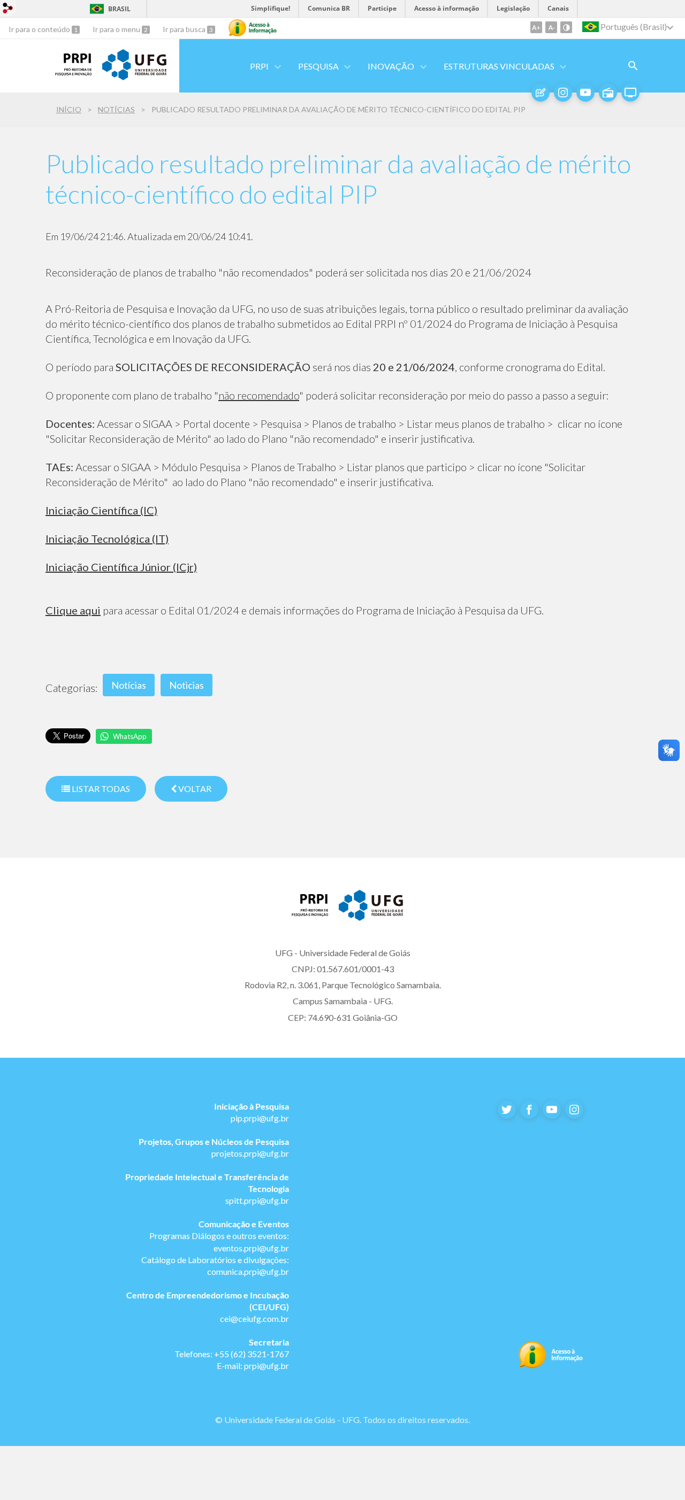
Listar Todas (100, 788)
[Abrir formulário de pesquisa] (633, 65)
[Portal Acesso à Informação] (551, 1365)
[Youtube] (585, 92)
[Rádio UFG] (608, 92)
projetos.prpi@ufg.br (250, 1153)
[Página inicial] (305, 913)
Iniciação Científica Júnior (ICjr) (121, 566)
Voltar (194, 788)
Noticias (186, 685)
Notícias (116, 109)
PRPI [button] (259, 66)
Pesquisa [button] (318, 66)
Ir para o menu (117, 29)
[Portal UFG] (134, 76)
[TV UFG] (630, 92)
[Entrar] (8, 9)
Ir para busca (185, 29)
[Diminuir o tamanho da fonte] (551, 27)
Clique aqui (73, 610)
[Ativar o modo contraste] (566, 27)
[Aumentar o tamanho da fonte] (536, 27)
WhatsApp (130, 736)
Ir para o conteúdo (40, 29)
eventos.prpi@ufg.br (251, 1248)
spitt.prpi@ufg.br (257, 1200)
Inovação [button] (391, 66)
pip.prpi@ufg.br (260, 1118)
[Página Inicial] (68, 72)
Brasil (119, 8)
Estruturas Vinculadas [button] (499, 66)
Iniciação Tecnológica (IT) (107, 538)
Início (68, 109)
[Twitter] (507, 1110)
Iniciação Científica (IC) (101, 510)
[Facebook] (529, 1110)
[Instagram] (563, 92)
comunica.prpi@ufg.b (246, 1271)
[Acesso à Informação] (253, 28)
